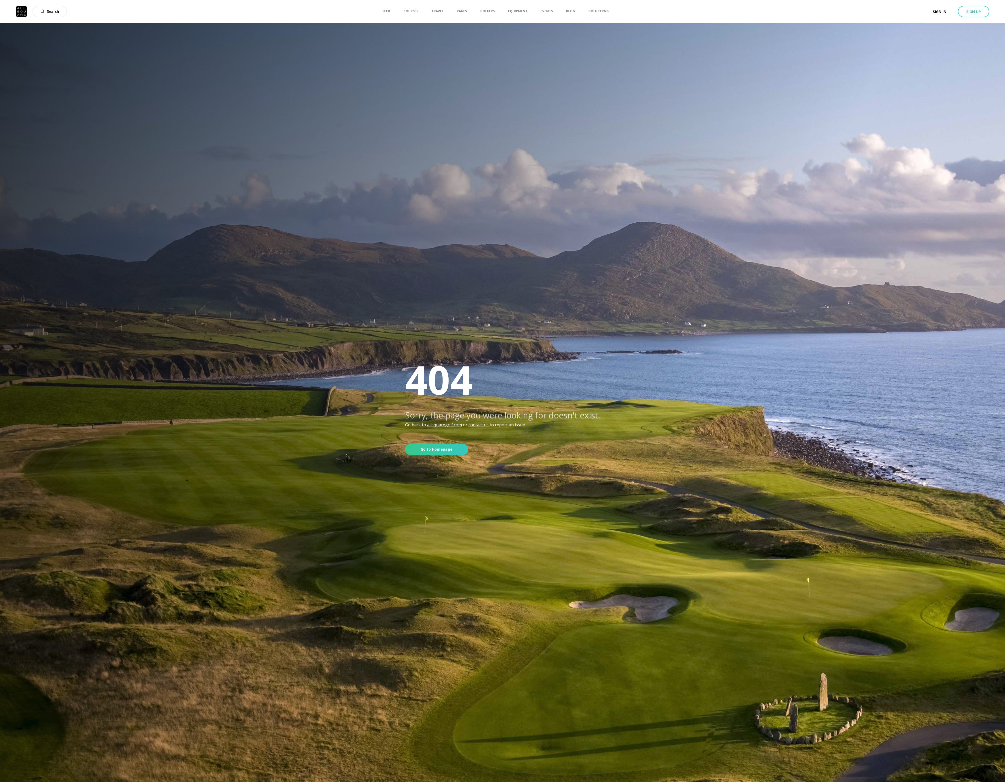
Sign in (939, 11)
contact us (478, 425)
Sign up (973, 11)
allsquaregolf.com (444, 425)
